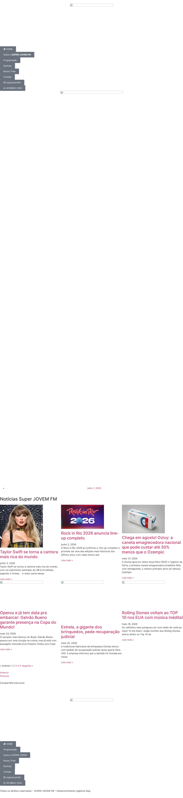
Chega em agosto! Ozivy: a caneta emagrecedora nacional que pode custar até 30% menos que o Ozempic (151, 544)
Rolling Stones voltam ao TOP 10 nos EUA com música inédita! (152, 615)
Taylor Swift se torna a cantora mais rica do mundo (29, 554)
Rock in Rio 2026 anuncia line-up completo (90, 535)
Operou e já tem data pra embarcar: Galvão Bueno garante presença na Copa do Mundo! (28, 620)
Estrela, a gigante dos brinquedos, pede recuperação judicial (90, 632)
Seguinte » (27, 665)
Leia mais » (6, 579)
